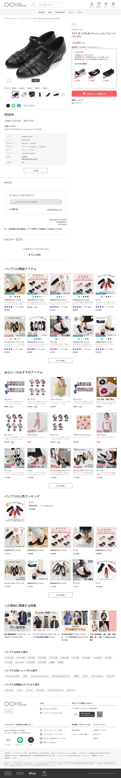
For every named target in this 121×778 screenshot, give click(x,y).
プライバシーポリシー (18, 753)
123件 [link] (20, 349)
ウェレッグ (110, 676)
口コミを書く (36, 255)
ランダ (85, 676)
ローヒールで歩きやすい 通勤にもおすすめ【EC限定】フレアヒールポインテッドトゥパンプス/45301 (60, 473)
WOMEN (41, 12)
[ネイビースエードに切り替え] (41, 339)
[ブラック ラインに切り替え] (108, 296)
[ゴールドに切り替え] (19, 339)
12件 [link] (66, 307)
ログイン (9, 711)
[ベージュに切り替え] (104, 296)
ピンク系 (108, 658)
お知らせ (95, 738)
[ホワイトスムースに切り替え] (64, 296)
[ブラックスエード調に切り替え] (15, 296)
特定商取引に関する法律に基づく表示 (99, 753)
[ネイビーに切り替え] (110, 296)
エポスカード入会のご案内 (79, 734)
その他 (60, 662)
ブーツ (20, 690)
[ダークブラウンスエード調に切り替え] (40, 296)
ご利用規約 (7, 753)
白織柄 (52, 662)
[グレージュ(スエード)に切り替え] (62, 339)
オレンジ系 (19, 662)
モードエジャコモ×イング (39, 676)
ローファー (70, 690)
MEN (50, 12)
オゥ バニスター (97, 676)
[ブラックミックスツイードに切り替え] (35, 296)
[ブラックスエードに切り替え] (87, 296)
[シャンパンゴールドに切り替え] (61, 296)
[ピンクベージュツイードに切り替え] (81, 296)
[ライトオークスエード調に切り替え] (106, 339)
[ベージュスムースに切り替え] (83, 339)
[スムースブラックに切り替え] (17, 339)
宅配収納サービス (9, 758)
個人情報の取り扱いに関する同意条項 (39, 753)
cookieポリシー (83, 753)
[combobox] (46, 4)
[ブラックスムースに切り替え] (17, 296)
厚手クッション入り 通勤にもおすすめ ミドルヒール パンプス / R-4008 (83, 472)
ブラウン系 (42, 658)
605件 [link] (89, 307)
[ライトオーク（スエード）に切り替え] (60, 339)
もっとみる (60, 360)
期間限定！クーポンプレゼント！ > (87, 47)
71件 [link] (89, 349)
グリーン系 (64, 658)
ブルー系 (75, 658)
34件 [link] (66, 349)
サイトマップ (85, 755)
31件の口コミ (49, 505)
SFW (25, 676)
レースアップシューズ (55, 690)
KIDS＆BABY (60, 12)
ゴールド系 (42, 662)
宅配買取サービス (96, 755)
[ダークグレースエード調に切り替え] (42, 296)
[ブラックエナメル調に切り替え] (19, 296)
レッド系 (9, 662)
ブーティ (29, 690)
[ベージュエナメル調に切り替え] (13, 296)
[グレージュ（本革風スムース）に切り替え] (58, 339)
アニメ (79, 12)
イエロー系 (97, 658)
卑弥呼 (76, 676)
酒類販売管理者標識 (25, 755)
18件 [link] (111, 349)
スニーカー (9, 690)
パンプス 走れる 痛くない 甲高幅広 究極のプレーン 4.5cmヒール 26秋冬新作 (106, 473)
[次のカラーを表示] (44, 297)
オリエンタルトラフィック (60, 676)
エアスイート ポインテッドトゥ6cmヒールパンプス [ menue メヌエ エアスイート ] (37, 473)
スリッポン (40, 690)
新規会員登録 (76, 730)
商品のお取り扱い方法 (29, 159)
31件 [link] (112, 307)
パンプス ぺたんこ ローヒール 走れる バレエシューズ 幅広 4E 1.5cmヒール (14, 472)
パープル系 (86, 658)
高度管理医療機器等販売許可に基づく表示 (44, 755)
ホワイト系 (9, 658)
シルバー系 (30, 662)
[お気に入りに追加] (23, 275)
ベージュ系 (53, 658)
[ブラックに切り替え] (83, 296)
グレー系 (31, 658)
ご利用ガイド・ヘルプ (99, 730)
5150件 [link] (21, 307)
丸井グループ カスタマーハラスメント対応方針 (63, 753)
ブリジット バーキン (12, 676)
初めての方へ (97, 734)
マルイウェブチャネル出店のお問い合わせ (69, 755)
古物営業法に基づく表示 (10, 755)
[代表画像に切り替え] (10, 297)
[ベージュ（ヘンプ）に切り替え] (65, 339)
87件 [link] (43, 349)
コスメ (71, 12)
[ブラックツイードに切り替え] (38, 296)
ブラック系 (20, 658)
